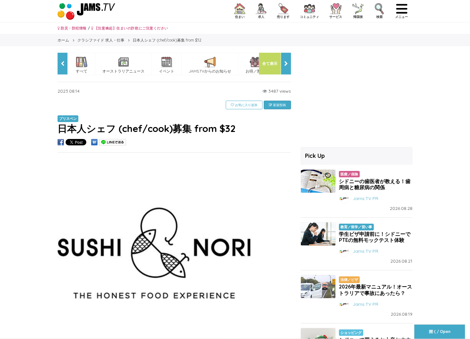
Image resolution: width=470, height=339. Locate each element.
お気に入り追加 (245, 105)
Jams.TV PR (365, 198)
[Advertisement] (356, 97)
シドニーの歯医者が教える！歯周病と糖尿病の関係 (375, 184)
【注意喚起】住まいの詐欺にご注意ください (130, 28)
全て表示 (270, 63)
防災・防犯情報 (73, 28)
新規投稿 (279, 105)
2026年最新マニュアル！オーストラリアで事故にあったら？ (375, 289)
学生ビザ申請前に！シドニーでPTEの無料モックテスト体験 (375, 237)
